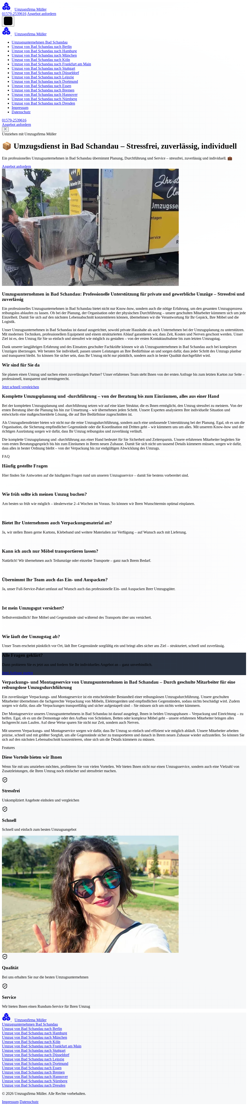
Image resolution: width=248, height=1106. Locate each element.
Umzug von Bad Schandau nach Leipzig (43, 77)
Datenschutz (21, 112)
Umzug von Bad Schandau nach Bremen (43, 90)
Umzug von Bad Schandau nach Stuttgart (43, 68)
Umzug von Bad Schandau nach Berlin (42, 47)
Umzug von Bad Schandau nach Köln (41, 60)
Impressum (20, 108)
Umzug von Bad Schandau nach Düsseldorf (45, 73)
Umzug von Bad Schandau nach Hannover (45, 94)
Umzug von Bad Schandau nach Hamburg (44, 51)
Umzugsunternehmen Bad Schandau (40, 42)
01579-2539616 (14, 14)
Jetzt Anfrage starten (17, 673)
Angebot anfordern (41, 14)
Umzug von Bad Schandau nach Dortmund (45, 81)
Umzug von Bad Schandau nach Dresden (43, 103)
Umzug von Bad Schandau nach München (44, 55)
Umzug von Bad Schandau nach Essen (41, 86)
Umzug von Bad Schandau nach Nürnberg (44, 99)
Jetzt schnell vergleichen (20, 387)
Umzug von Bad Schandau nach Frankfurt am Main (51, 64)
